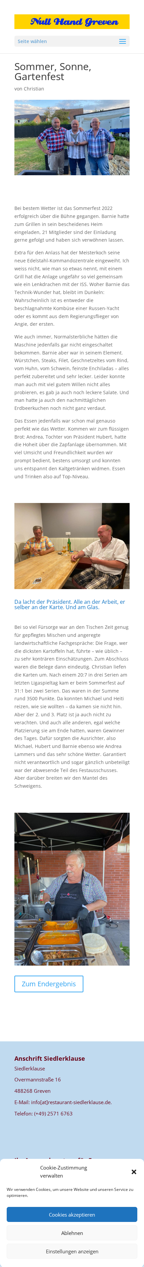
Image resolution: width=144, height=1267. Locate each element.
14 (90, 954)
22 (66, 962)
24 (78, 962)
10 (67, 954)
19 (119, 954)
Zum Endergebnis (49, 983)
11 (73, 954)
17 (107, 954)
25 (83, 962)
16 (101, 954)
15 (96, 954)
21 (61, 962)
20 (124, 954)
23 (72, 962)
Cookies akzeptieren (72, 1214)
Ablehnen (72, 1233)
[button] (134, 1172)
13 (84, 954)
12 (79, 954)
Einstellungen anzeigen (72, 1251)
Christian (34, 88)
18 (113, 954)
